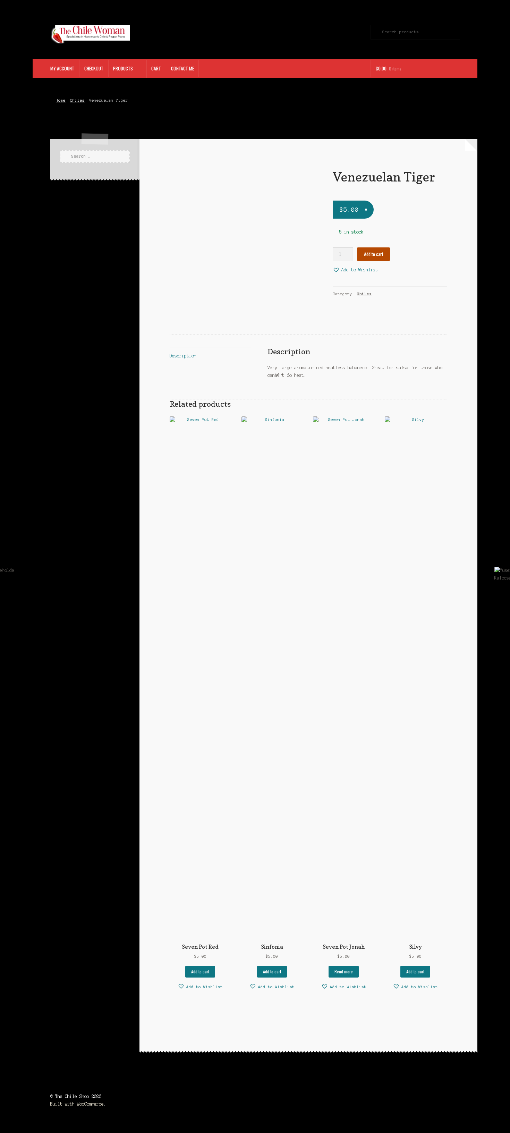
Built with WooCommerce (77, 1104)
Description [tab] (183, 356)
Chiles (77, 100)
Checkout (93, 68)
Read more (343, 971)
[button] (355, 270)
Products (123, 68)
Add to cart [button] (200, 971)
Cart (156, 68)
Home (60, 100)
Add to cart (373, 254)
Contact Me (182, 68)
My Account (62, 68)
